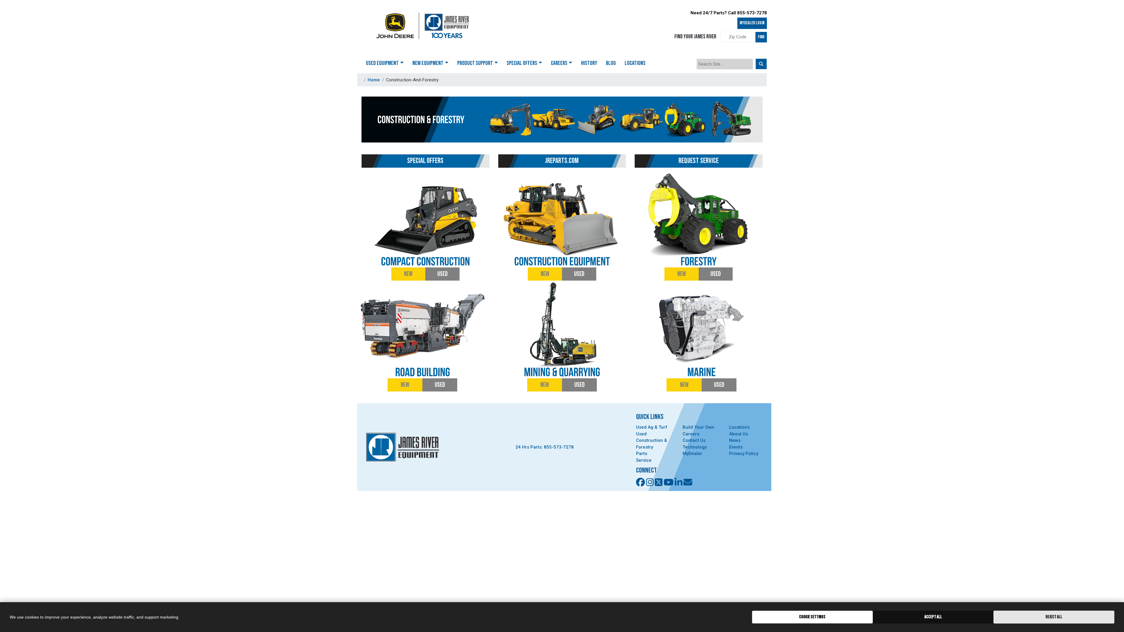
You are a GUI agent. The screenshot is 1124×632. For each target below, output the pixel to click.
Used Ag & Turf (651, 427)
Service (644, 460)
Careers (691, 434)
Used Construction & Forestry (651, 440)
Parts (641, 453)
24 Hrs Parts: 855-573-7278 (544, 447)
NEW (408, 274)
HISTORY (589, 63)
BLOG (611, 63)
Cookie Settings (812, 617)
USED (442, 274)
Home (374, 80)
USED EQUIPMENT (382, 63)
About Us (738, 434)
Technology (695, 447)
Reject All (1054, 617)
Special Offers (522, 63)
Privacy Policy (743, 453)
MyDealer (692, 453)
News (735, 440)
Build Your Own (698, 427)
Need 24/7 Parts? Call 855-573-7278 (728, 13)
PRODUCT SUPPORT (475, 63)
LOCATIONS (635, 63)
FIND (761, 37)
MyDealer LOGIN (752, 23)
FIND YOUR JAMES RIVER (695, 36)
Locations (739, 427)
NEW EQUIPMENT (427, 63)
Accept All (933, 617)
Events (736, 447)
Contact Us (694, 440)
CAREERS (559, 63)
